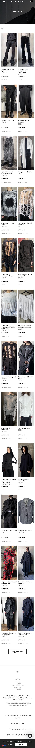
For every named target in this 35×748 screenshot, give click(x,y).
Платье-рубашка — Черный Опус (25, 634)
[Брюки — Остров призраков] (9, 50)
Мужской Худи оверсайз (23, 480)
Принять (21, 744)
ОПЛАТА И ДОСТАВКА (17, 685)
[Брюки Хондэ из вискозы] (26, 101)
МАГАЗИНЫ (17, 689)
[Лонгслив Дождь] (26, 409)
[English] (2, 745)
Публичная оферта (17, 723)
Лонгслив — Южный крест (25, 377)
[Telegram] (30, 743)
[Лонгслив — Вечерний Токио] (9, 255)
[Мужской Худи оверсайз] (26, 460)
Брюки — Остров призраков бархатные (24, 70)
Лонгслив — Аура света (7, 224)
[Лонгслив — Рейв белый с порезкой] (26, 306)
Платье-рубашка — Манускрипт (8, 634)
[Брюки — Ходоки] (9, 101)
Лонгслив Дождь (24, 428)
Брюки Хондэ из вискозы (23, 121)
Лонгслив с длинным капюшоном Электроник (8, 480)
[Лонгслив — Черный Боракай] (9, 358)
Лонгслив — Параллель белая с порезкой (8, 327)
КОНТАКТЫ (17, 683)
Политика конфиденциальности (17, 735)
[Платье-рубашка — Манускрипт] (9, 614)
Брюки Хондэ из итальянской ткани (8, 172)
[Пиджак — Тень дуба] (9, 511)
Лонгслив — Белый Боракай (25, 224)
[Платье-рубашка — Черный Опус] (26, 614)
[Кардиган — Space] (26, 153)
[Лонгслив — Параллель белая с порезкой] (9, 306)
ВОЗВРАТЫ (17, 687)
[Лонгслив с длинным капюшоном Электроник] (9, 460)
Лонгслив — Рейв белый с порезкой (24, 326)
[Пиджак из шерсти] (26, 511)
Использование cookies (17, 729)
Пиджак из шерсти (25, 530)
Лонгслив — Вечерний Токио (7, 275)
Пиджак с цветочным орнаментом (9, 582)
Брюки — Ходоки (7, 120)
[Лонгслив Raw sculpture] (9, 409)
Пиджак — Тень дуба (9, 530)
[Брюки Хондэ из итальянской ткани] (9, 153)
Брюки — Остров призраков (7, 70)
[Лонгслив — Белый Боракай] (26, 204)
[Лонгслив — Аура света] (9, 204)
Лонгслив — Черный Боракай (8, 377)
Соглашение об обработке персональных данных (17, 717)
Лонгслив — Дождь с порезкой (25, 275)
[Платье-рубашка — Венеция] (26, 563)
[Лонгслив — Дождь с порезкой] (26, 255)
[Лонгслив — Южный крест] (26, 358)
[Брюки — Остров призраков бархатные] (26, 50)
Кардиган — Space (24, 172)
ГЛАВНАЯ (17, 679)
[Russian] (5, 745)
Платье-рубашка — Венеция (25, 582)
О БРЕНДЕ (17, 681)
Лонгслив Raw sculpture (6, 429)
